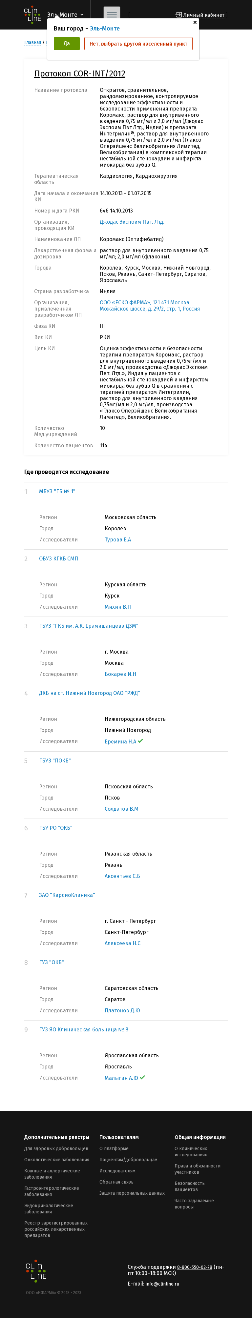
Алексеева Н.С (122, 943)
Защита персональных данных (132, 1193)
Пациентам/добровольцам (128, 1160)
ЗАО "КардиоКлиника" (67, 895)
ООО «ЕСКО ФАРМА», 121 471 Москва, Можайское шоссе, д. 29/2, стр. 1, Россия (150, 305)
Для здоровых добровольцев (56, 1148)
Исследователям (117, 1171)
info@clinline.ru (162, 1284)
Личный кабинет (203, 15)
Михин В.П (118, 607)
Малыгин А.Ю (121, 1078)
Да (67, 43)
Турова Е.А (118, 540)
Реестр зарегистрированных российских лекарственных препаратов (56, 1229)
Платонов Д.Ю (122, 1010)
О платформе (114, 1148)
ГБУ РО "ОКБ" (56, 828)
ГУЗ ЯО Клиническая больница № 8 (83, 1029)
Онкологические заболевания (56, 1160)
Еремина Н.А (120, 742)
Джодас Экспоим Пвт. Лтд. (132, 222)
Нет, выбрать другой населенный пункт (138, 44)
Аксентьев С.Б (122, 876)
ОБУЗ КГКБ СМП (58, 559)
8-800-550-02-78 (194, 1267)
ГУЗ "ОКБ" (51, 962)
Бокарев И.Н (120, 674)
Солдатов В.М (121, 809)
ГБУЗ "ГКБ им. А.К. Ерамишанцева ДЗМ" (88, 626)
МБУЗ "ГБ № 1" (57, 491)
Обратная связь (116, 1182)
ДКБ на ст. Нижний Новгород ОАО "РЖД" (89, 693)
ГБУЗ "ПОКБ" (55, 761)
